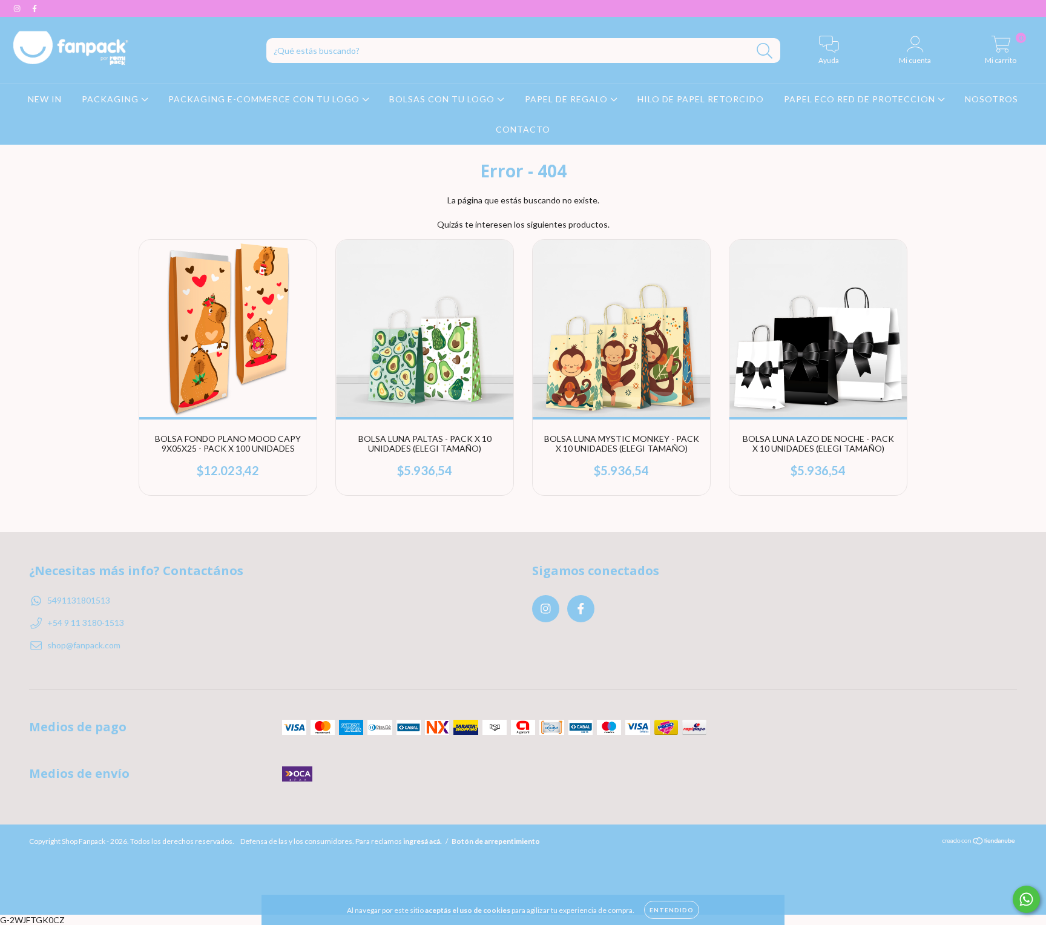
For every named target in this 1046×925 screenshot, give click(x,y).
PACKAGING (111, 99)
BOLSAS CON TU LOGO (443, 99)
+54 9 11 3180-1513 (85, 622)
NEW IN (45, 99)
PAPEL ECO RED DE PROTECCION (861, 99)
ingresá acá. (422, 841)
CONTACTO (523, 129)
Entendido (672, 909)
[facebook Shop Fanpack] (34, 8)
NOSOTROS (991, 99)
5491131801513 (78, 600)
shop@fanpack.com (83, 645)
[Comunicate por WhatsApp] (1026, 899)
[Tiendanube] (979, 842)
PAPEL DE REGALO (567, 99)
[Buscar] (765, 51)
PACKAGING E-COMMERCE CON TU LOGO (265, 99)
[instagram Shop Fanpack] (18, 8)
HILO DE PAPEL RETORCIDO (700, 99)
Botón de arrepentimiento (496, 841)
